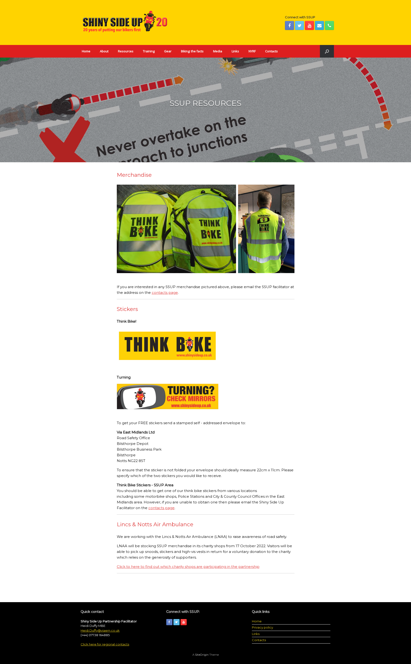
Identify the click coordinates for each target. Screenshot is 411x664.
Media (217, 51)
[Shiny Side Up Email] (319, 25)
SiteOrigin (202, 654)
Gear (167, 51)
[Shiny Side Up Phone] (329, 25)
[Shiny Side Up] (124, 22)
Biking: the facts (192, 51)
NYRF (252, 51)
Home (86, 51)
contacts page (165, 292)
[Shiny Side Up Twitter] (299, 25)
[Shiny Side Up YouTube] (309, 25)
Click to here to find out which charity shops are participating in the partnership (188, 566)
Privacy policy (262, 627)
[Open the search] (327, 51)
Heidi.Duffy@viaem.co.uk (100, 630)
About (104, 51)
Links (235, 51)
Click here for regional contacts (105, 644)
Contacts (271, 51)
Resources (125, 51)
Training (149, 51)
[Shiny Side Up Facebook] (289, 25)
